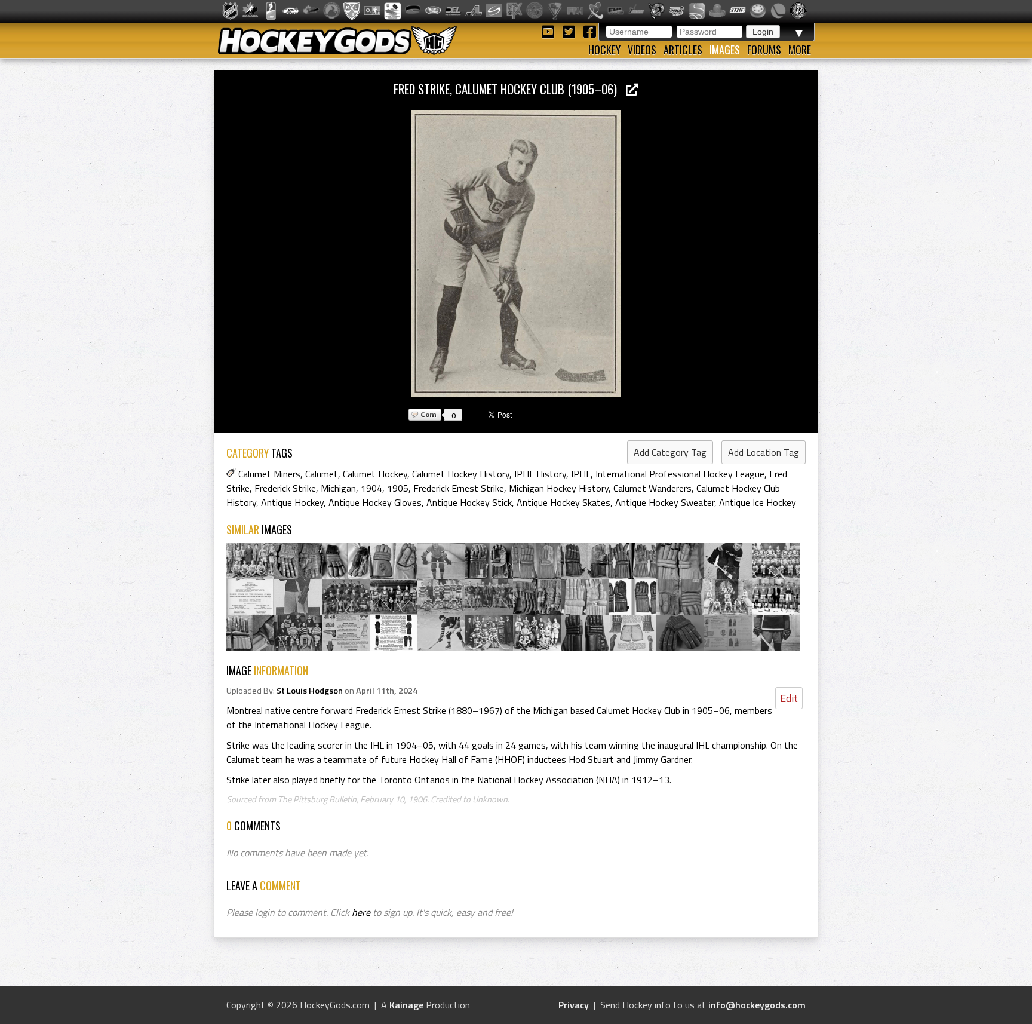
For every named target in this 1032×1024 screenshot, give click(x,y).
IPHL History (540, 474)
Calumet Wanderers (652, 488)
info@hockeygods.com (757, 1005)
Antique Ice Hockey (757, 502)
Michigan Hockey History (559, 488)
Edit (789, 698)
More (799, 49)
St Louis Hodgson (310, 690)
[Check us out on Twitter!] (570, 30)
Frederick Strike (285, 488)
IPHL (581, 474)
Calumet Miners (269, 474)
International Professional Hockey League (679, 474)
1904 (371, 488)
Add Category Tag (670, 452)
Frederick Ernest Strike (458, 488)
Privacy (573, 1005)
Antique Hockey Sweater (664, 502)
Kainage (406, 1005)
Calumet (321, 474)
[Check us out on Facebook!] (589, 30)
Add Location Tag (763, 452)
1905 (397, 488)
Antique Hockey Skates (563, 502)
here (361, 912)
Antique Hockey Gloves (375, 502)
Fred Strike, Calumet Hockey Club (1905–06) (510, 88)
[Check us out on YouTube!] (549, 30)
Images (725, 49)
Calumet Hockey (375, 474)
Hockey (604, 49)
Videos (642, 49)
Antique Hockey (292, 502)
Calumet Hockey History (460, 474)
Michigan (338, 488)
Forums (764, 49)
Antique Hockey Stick (469, 502)
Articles (683, 49)
